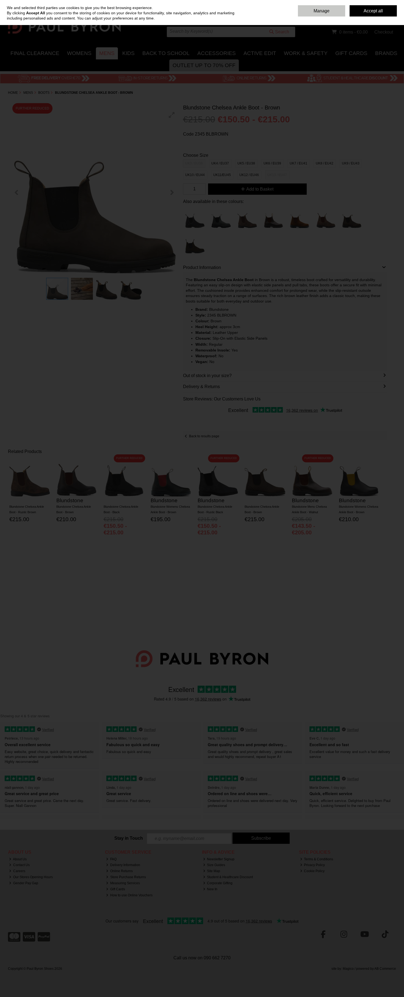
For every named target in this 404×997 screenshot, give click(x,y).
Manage (322, 11)
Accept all (373, 11)
